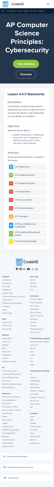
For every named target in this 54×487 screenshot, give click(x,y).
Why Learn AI (7, 403)
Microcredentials (8, 387)
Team (32, 420)
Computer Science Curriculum (13, 296)
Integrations (6, 355)
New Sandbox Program (41, 342)
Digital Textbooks (36, 329)
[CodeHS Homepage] (14, 4)
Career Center (7, 443)
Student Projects (8, 440)
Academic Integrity (9, 361)
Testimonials (6, 420)
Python (32, 348)
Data (4, 348)
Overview (26, 74)
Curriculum (10, 11)
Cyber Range (7, 313)
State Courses (35, 312)
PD (3, 368)
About (32, 417)
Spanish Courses (36, 316)
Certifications (7, 300)
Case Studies (7, 413)
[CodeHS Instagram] (21, 269)
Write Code (6, 352)
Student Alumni (8, 446)
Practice (33, 322)
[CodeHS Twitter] (32, 269)
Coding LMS (6, 283)
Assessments (35, 387)
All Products (6, 280)
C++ (31, 358)
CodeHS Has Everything (39, 371)
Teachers (33, 287)
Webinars (5, 436)
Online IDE (6, 287)
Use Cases (34, 277)
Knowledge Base (8, 433)
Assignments (7, 338)
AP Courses (34, 306)
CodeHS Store (13, 478)
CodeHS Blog (7, 427)
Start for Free (7, 326)
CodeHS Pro (6, 290)
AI (31, 374)
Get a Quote (6, 329)
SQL (32, 361)
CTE (31, 290)
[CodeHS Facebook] (17, 269)
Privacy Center (35, 427)
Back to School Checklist (11, 410)
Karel (32, 365)
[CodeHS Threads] (36, 269)
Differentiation (35, 381)
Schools (33, 283)
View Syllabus (26, 64)
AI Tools (5, 358)
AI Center (33, 430)
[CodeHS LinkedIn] (24, 269)
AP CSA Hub (35, 332)
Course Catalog (22, 11)
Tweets (4, 423)
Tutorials (33, 326)
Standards (34, 319)
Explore (41, 11)
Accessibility (34, 443)
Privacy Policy (35, 436)
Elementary (34, 309)
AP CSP (33, 11)
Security (33, 440)
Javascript (34, 345)
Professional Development (12, 303)
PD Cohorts (6, 381)
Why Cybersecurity (9, 400)
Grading (5, 345)
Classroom (6, 342)
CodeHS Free (7, 293)
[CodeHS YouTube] (28, 269)
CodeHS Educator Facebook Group (20, 467)
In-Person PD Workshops (11, 374)
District (32, 280)
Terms (32, 433)
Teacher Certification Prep (12, 384)
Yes (31, 407)
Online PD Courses (9, 371)
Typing (4, 310)
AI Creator (6, 306)
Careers (33, 423)
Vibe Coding (34, 404)
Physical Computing (37, 397)
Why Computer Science (11, 397)
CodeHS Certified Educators (17, 457)
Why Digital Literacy (9, 407)
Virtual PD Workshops (10, 377)
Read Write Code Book (11, 430)
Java (32, 352)
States (4, 417)
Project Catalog (36, 303)
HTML (32, 355)
